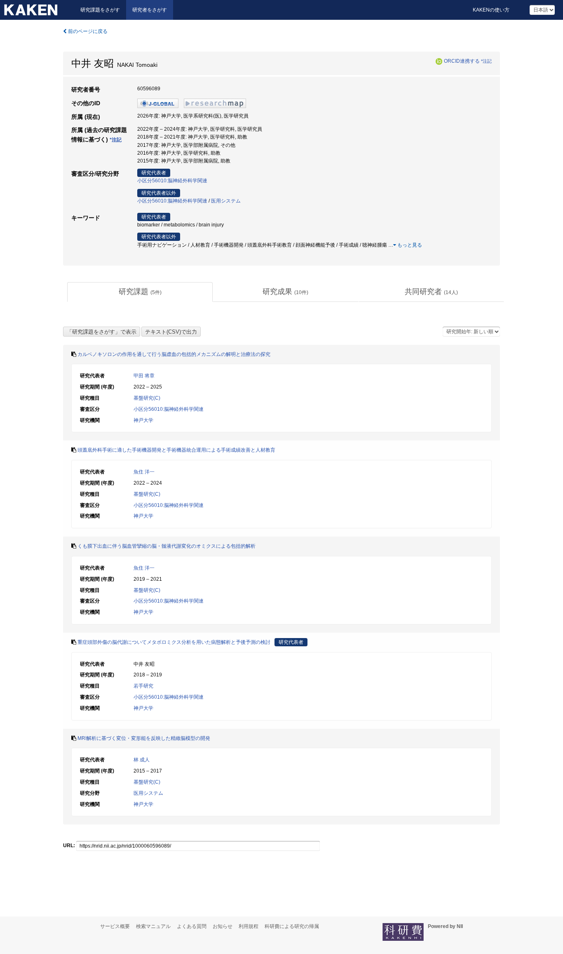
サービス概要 (115, 926)
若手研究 (143, 686)
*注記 (486, 61)
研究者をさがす (149, 10)
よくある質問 (191, 926)
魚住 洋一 (144, 472)
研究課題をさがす (100, 10)
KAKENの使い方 (491, 10)
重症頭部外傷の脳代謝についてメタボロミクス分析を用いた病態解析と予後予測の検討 (173, 642)
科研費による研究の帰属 (292, 926)
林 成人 (142, 760)
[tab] (140, 292)
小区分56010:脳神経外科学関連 (172, 181)
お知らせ (222, 926)
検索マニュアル (153, 926)
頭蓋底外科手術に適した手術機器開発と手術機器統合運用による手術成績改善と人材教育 (176, 450)
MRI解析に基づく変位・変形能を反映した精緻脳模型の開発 (143, 738)
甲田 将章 (144, 376)
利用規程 (248, 926)
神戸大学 (143, 420)
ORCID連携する (462, 61)
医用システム (226, 201)
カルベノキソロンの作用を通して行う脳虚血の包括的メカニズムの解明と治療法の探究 (173, 354)
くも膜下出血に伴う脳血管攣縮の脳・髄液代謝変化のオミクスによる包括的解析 (166, 546)
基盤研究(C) (147, 398)
